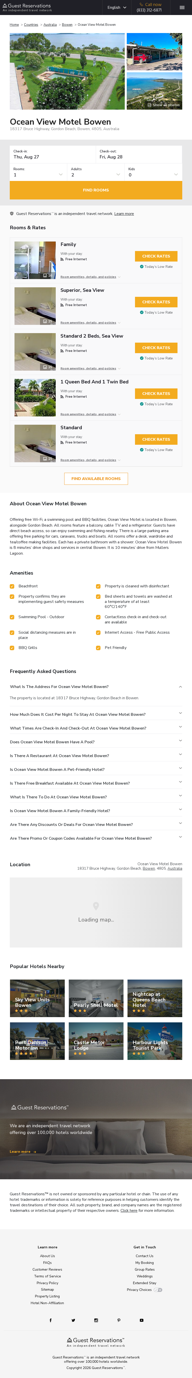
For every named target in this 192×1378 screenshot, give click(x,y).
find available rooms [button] (96, 479)
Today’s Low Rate (158, 266)
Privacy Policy (47, 1283)
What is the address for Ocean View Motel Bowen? (59, 687)
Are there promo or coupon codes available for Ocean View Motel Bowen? (81, 838)
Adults (76, 169)
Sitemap (47, 1289)
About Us (47, 1256)
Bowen (67, 25)
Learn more (124, 213)
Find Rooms (96, 190)
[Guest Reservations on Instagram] (96, 1320)
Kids (131, 169)
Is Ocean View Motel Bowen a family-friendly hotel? (60, 811)
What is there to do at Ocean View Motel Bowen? (58, 797)
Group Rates (145, 1269)
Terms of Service (47, 1276)
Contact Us (145, 1256)
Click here (129, 1210)
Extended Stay (144, 1283)
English (114, 7)
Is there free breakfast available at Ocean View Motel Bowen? (70, 783)
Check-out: (108, 151)
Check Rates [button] (156, 256)
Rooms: (19, 169)
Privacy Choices (139, 1289)
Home (14, 25)
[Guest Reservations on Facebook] (53, 1320)
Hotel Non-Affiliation (47, 1303)
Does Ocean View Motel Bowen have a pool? (52, 742)
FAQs (47, 1262)
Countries (31, 25)
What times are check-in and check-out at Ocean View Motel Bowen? (78, 728)
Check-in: (21, 151)
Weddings (145, 1276)
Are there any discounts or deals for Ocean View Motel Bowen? (71, 824)
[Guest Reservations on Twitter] (73, 1320)
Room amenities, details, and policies (88, 277)
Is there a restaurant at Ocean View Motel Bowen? (59, 756)
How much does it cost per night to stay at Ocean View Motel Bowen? (78, 714)
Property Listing (47, 1296)
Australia (50, 25)
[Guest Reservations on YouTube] (139, 1320)
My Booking (145, 1262)
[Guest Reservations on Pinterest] (119, 1320)
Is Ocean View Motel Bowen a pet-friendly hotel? (57, 769)
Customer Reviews (47, 1269)
